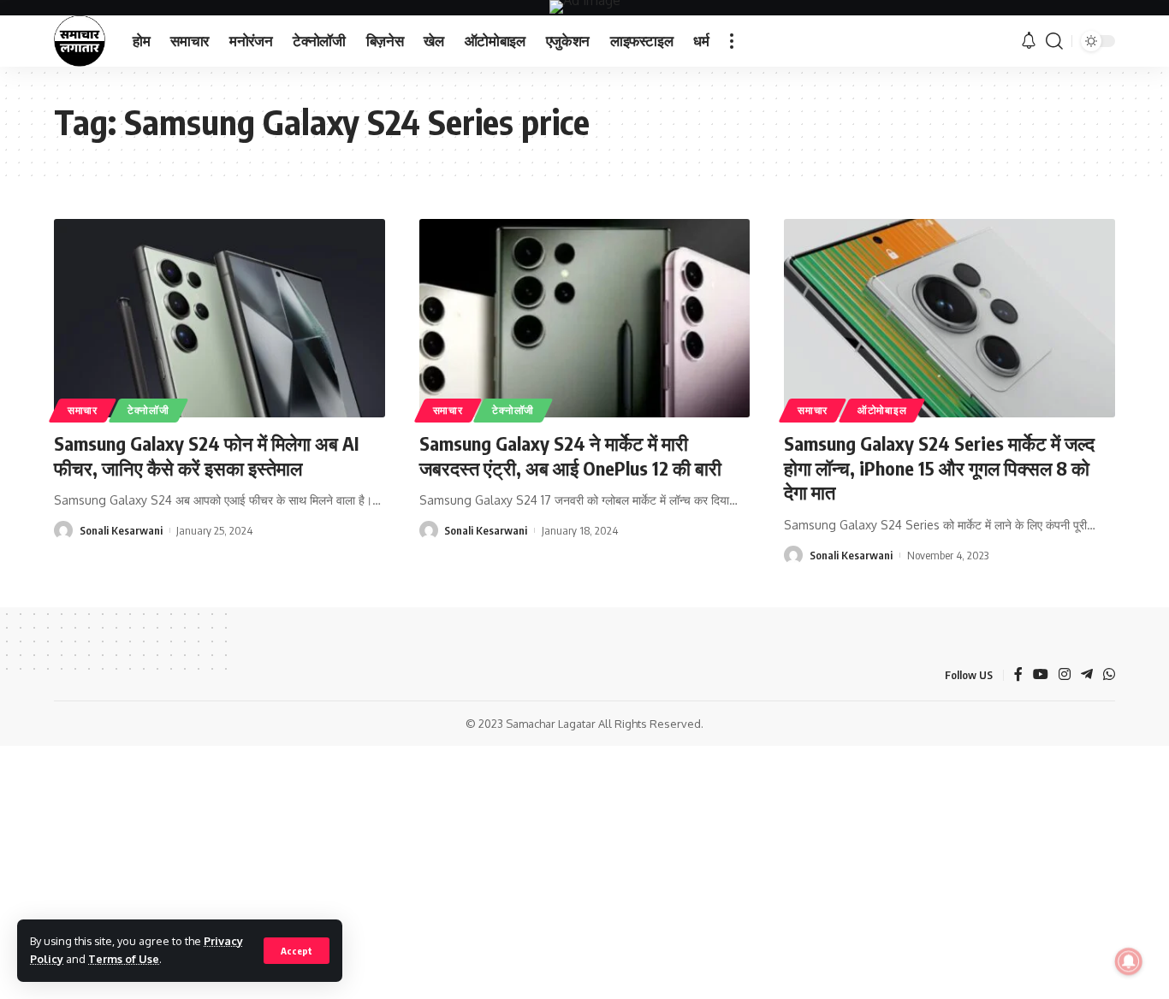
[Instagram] (1065, 675)
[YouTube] (1040, 675)
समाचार (83, 410)
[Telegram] (1087, 675)
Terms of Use (123, 959)
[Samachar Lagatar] (79, 41)
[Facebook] (1018, 675)
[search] (1054, 41)
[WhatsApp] (1109, 675)
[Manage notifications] (1128, 961)
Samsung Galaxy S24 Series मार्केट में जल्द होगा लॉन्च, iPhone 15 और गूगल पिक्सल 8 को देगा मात (939, 467)
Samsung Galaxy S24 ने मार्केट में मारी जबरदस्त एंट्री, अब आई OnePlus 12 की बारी (570, 455)
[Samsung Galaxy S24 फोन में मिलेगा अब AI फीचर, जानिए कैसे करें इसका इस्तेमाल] (219, 318)
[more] (732, 41)
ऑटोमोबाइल (881, 410)
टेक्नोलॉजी (148, 410)
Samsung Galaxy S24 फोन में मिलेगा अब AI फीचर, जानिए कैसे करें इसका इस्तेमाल (206, 455)
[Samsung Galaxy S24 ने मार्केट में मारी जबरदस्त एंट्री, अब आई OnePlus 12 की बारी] (585, 318)
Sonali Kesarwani (121, 530)
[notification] (1028, 41)
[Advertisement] (584, 872)
